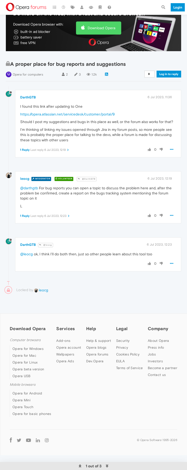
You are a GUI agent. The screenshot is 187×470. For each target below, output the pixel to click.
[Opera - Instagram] (46, 440)
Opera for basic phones (31, 414)
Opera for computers (28, 74)
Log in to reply (168, 74)
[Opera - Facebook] (10, 440)
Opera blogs (96, 347)
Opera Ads (65, 361)
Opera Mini (21, 400)
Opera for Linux (25, 362)
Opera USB (21, 376)
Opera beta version (28, 369)
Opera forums (97, 354)
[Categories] (54, 7)
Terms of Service (129, 368)
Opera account (68, 347)
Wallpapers (65, 354)
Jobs (152, 354)
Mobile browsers (23, 385)
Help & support (98, 341)
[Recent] (63, 7)
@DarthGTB (88, 179)
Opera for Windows (28, 349)
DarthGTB (28, 97)
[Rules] (100, 7)
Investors (155, 361)
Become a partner (162, 368)
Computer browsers (25, 340)
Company (158, 328)
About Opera (158, 341)
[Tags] (72, 7)
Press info (156, 347)
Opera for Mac (24, 355)
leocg (24, 179)
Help (91, 328)
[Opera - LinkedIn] (37, 440)
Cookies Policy (128, 354)
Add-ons (63, 341)
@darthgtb (29, 188)
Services (65, 328)
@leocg (47, 245)
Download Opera (101, 28)
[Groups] (91, 7)
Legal (122, 328)
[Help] (109, 7)
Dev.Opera (95, 361)
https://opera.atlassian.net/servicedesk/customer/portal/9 (67, 114)
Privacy (122, 347)
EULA (120, 361)
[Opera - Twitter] (19, 440)
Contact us (157, 375)
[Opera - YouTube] (28, 440)
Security (123, 341)
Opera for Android (27, 393)
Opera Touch (22, 407)
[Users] (82, 7)
